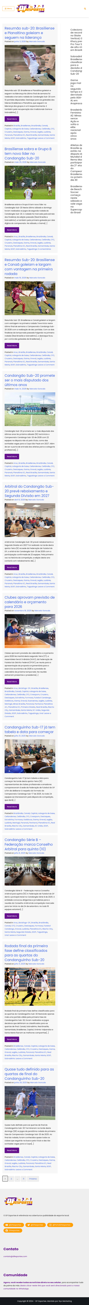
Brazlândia (36, 125)
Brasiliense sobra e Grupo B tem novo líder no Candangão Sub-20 (28, 153)
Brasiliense (25, 125)
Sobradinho (21, 138)
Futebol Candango (42, 697)
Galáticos (9, 700)
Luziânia (47, 132)
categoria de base (20, 128)
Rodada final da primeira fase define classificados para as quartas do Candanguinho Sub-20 (26, 952)
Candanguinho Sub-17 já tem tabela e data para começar (30, 729)
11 (23, 1178)
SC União (37, 710)
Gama (26, 132)
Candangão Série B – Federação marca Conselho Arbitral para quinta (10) (29, 844)
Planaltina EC (19, 135)
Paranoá (8, 135)
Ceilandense (35, 128)
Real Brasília (31, 135)
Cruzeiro (8, 132)
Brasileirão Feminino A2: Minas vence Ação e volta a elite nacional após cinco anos (76, 124)
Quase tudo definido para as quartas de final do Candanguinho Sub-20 (29, 1074)
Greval (33, 132)
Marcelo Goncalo (37, 41)
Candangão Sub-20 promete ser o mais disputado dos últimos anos (30, 380)
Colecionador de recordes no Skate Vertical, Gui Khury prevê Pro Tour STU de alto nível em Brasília (78, 40)
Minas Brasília (19, 704)
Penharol (39, 704)
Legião (40, 132)
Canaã (45, 125)
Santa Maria (26, 710)
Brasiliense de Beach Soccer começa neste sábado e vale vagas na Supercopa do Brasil (76, 199)
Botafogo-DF (24, 688)
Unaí (41, 713)
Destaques (18, 132)
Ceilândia (46, 128)
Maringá (8, 704)
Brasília (16, 125)
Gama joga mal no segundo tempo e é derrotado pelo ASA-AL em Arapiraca (76, 92)
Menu (9, 8)
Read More (12, 119)
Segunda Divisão (23, 932)
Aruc (15, 236)
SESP (13, 138)
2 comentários (44, 249)
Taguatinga (32, 138)
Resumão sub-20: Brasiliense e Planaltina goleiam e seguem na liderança (29, 33)
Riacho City (17, 826)
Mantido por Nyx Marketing (59, 1301)
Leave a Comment (46, 138)
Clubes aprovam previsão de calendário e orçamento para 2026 (30, 602)
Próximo (33, 1178)
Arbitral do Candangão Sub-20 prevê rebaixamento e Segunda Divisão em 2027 (29, 491)
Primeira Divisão (28, 707)
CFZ (52, 128)
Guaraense (33, 700)
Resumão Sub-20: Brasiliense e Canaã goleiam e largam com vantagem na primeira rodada (30, 266)
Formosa (29, 697)
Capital (8, 128)
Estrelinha (19, 697)
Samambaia (43, 135)
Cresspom (35, 694)
